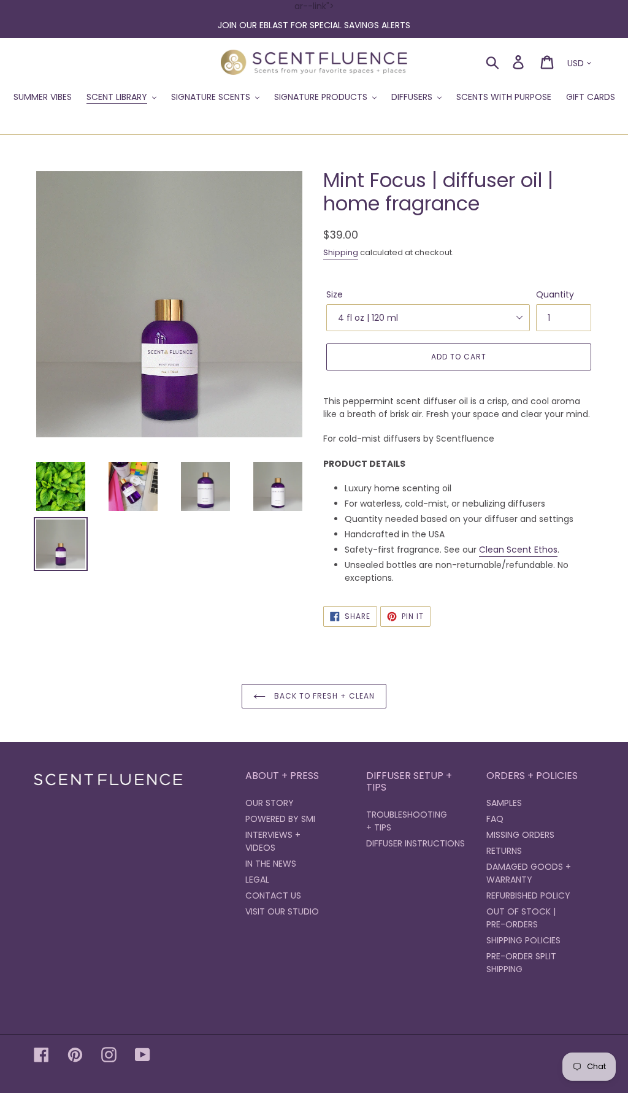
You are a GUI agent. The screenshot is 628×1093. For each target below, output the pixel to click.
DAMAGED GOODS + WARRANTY (528, 873)
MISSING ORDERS (520, 835)
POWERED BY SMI (280, 819)
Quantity (555, 294)
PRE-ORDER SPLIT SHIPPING (521, 962)
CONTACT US (273, 895)
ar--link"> (314, 15)
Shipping (340, 252)
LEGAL (257, 879)
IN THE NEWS (270, 863)
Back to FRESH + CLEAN (323, 696)
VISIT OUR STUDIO (282, 911)
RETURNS (504, 851)
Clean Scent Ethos (518, 549)
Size (334, 294)
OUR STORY (269, 803)
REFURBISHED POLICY (528, 895)
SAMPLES (504, 803)
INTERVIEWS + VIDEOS (273, 841)
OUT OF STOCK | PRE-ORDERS (521, 917)
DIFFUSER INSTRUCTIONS (415, 843)
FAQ (495, 819)
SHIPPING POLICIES (523, 940)
